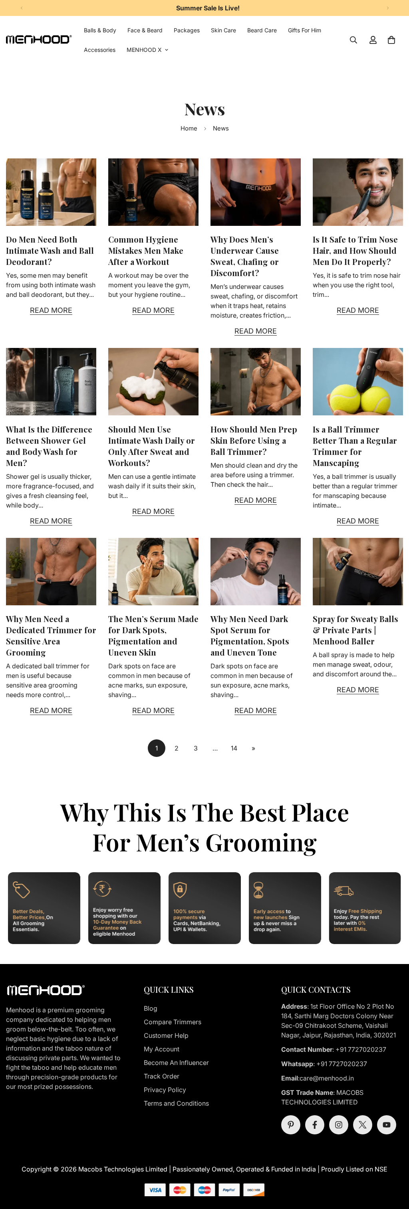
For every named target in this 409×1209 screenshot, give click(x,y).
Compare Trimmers (172, 1022)
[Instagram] (338, 1124)
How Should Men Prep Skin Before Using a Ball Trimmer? (253, 440)
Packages (187, 30)
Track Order (161, 1076)
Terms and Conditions (176, 1103)
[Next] (387, 8)
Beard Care (262, 30)
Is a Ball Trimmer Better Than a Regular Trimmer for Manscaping (355, 446)
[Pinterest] (290, 1124)
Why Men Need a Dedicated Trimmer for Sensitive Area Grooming (51, 635)
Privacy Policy (165, 1090)
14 (234, 748)
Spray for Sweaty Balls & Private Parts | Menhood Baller (355, 629)
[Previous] (21, 8)
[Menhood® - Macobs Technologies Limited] (39, 40)
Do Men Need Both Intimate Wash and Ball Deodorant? (50, 250)
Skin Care (223, 30)
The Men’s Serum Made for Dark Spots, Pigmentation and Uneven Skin (153, 635)
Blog (150, 1008)
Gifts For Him (304, 30)
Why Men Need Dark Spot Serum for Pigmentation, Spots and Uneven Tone (249, 635)
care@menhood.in (327, 1078)
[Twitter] (362, 1124)
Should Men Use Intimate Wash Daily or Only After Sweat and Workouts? (151, 446)
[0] (391, 40)
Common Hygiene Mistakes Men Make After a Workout (145, 250)
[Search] (353, 40)
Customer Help (166, 1035)
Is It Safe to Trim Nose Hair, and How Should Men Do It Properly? (355, 250)
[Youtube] (386, 1124)
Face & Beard (145, 30)
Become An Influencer (176, 1063)
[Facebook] (314, 1124)
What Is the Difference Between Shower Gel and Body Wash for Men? (49, 446)
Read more (51, 310)
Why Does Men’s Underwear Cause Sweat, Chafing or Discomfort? (244, 256)
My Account (161, 1049)
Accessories (99, 49)
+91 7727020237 (361, 1049)
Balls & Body (100, 30)
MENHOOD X (144, 49)
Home (189, 128)
